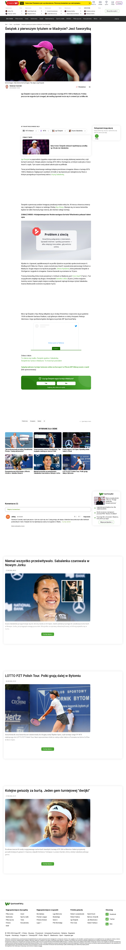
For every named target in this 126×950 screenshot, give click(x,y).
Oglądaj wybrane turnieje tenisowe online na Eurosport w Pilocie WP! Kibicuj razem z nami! (55, 367)
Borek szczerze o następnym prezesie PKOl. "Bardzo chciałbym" (107, 512)
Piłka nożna (19, 19)
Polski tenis (25, 421)
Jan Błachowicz (92, 920)
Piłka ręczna (77, 19)
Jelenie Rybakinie (62, 269)
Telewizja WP (33, 935)
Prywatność (39, 933)
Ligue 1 (39, 923)
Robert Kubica (75, 917)
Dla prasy (31, 933)
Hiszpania (32, 421)
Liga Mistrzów (57, 914)
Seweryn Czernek (16, 86)
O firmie (24, 933)
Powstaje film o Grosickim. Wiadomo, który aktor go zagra (107, 517)
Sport (61, 935)
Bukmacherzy (49, 19)
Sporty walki (60, 19)
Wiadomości (54, 935)
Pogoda (7, 935)
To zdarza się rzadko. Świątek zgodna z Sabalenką (39, 358)
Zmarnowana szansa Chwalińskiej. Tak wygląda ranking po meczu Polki (47, 450)
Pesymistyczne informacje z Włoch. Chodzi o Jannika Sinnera (17, 472)
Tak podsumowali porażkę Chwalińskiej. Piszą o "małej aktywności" (19, 450)
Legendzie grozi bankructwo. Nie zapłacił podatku (106, 508)
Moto (95, 19)
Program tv (23, 935)
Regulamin (71, 933)
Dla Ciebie (9, 19)
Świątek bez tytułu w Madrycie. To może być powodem (41, 361)
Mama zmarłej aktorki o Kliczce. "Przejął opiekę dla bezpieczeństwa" (112, 500)
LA (100, 19)
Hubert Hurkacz (92, 923)
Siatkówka (34, 19)
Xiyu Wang (59, 207)
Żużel (41, 19)
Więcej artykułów (105, 522)
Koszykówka (87, 19)
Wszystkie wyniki (112, 11)
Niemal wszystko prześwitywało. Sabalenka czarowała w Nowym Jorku (47, 472)
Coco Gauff (76, 276)
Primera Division (42, 920)
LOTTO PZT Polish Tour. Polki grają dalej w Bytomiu (75, 472)
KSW (7, 926)
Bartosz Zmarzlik (92, 917)
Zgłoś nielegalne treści (18, 526)
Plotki (41, 935)
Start (6, 24)
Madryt (39, 421)
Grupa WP (17, 933)
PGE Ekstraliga (57, 923)
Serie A (55, 920)
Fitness (8, 923)
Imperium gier (68, 935)
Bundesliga (56, 917)
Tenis (26, 19)
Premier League (42, 917)
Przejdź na (11, 3)
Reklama (64, 933)
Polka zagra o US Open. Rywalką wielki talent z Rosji (76, 450)
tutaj (41, 946)
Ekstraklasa (40, 914)
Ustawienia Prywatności (52, 933)
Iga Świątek (17, 24)
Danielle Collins (61, 279)
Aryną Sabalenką (58, 174)
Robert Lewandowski (77, 914)
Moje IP (46, 935)
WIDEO (68, 19)
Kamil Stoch (91, 914)
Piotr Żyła (73, 923)
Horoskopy (15, 935)
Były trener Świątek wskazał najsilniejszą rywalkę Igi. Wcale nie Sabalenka (69, 147)
